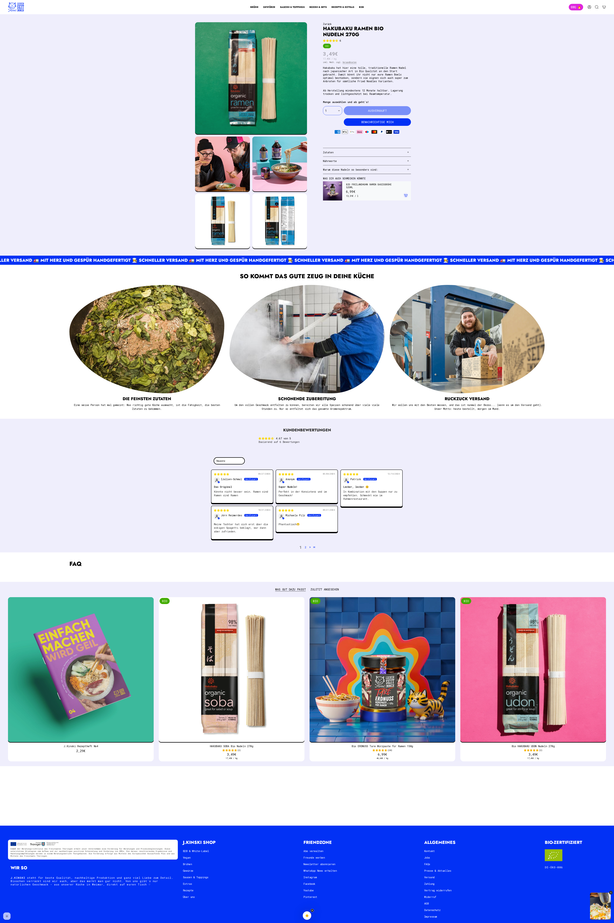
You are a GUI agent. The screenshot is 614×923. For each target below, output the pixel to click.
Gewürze (188, 870)
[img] (221, 474)
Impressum (430, 916)
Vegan (187, 857)
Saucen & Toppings (195, 877)
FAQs (427, 864)
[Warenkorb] (604, 7)
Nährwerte (330, 161)
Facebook (309, 883)
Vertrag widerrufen (438, 890)
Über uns (189, 897)
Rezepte (188, 890)
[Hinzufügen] (405, 195)
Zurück (327, 24)
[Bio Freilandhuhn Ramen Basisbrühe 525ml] (332, 190)
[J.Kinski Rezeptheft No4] (81, 670)
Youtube (308, 890)
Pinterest (310, 897)
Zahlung (429, 883)
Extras (187, 883)
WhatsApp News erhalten (320, 870)
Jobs (427, 857)
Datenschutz (432, 910)
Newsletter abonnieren (319, 864)
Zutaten (328, 152)
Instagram (310, 877)
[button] (254, 7)
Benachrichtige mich (377, 122)
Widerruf (430, 897)
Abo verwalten (313, 851)
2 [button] (305, 547)
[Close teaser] (312, 910)
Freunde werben (314, 857)
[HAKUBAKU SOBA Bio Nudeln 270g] (231, 670)
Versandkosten (349, 62)
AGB (426, 903)
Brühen (187, 864)
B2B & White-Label (196, 851)
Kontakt (429, 851)
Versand (429, 877)
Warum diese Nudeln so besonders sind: (350, 169)
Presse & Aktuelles (437, 870)
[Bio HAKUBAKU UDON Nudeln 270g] (533, 670)
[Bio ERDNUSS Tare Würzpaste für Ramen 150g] (382, 670)
